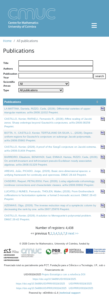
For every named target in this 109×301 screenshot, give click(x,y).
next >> (73, 233)
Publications (12, 101)
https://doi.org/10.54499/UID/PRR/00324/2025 (40, 283)
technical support (70, 293)
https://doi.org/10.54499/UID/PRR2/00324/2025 (41, 288)
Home (7, 41)
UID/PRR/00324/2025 (80, 283)
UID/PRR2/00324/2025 (81, 288)
